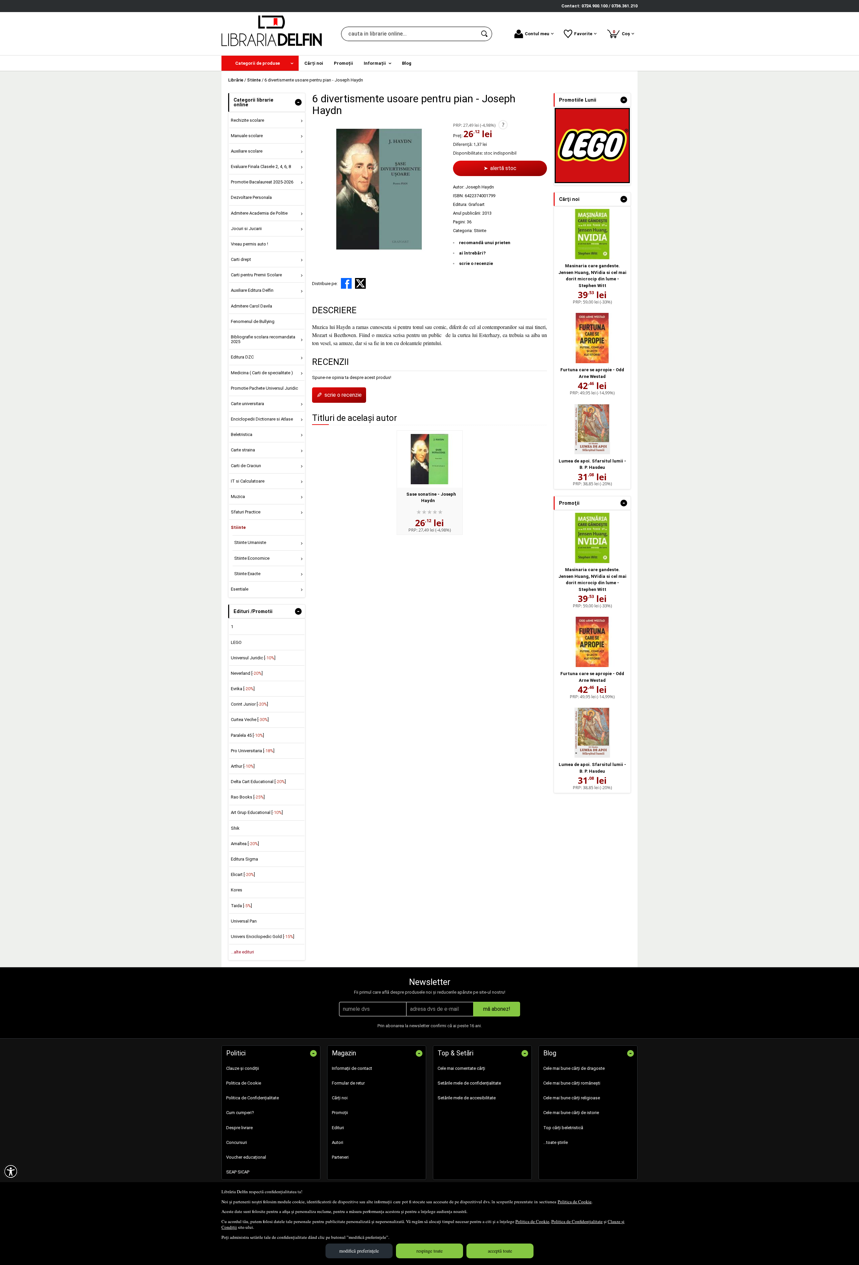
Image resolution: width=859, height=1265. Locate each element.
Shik (235, 828)
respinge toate (429, 1251)
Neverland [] (247, 673)
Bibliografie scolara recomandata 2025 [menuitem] (263, 339)
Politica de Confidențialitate (577, 1221)
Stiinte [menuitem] (238, 527)
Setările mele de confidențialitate (469, 1083)
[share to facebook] (346, 283)
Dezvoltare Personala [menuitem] (251, 197)
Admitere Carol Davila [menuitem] (251, 306)
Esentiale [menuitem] (239, 589)
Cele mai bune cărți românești (571, 1083)
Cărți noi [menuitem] (313, 63)
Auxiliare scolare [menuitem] (246, 151)
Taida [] (241, 905)
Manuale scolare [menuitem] (247, 135)
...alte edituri (242, 951)
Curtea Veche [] (250, 719)
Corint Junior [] (249, 704)
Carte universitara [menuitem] (247, 403)
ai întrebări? (472, 253)
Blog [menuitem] (406, 63)
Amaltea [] (245, 843)
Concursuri (236, 1142)
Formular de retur (348, 1083)
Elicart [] (243, 874)
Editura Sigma (244, 859)
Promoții (340, 1112)
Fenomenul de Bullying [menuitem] (252, 321)
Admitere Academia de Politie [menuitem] (259, 213)
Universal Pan (244, 921)
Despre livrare (239, 1127)
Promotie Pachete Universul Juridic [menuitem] (264, 388)
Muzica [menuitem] (238, 496)
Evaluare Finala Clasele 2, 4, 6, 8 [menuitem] (261, 166)
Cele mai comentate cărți (461, 1068)
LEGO (236, 642)
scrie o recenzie (476, 263)
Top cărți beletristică (563, 1127)
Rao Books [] (248, 797)
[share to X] (360, 283)
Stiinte (480, 230)
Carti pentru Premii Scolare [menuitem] (256, 274)
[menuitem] (260, 63)
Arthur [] (243, 766)
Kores (236, 889)
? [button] (503, 124)
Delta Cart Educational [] (258, 781)
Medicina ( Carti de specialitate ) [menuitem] (262, 372)
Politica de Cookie (575, 1202)
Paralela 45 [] (247, 735)
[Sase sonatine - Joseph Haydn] (429, 459)
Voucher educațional (246, 1157)
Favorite (583, 33)
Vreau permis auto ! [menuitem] (249, 243)
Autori (337, 1142)
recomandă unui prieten (484, 242)
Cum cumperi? (240, 1112)
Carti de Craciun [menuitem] (246, 465)
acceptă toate (500, 1251)
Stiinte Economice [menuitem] (251, 558)
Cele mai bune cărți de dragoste (574, 1068)
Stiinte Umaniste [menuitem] (250, 542)
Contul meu (537, 33)
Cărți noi (340, 1097)
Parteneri (340, 1157)
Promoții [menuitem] (343, 63)
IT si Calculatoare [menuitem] (247, 481)
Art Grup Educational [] (257, 812)
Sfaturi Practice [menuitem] (245, 511)
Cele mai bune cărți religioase (571, 1097)
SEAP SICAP (237, 1171)
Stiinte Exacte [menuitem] (247, 573)
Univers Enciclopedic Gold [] (262, 936)
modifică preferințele (359, 1251)
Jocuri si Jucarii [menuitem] (246, 228)
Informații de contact (352, 1068)
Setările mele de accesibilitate (467, 1097)
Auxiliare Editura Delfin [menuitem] (252, 290)
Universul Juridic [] (253, 657)
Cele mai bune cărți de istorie (571, 1112)
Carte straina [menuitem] (243, 449)
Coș (622, 33)
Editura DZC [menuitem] (242, 357)
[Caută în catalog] (484, 33)
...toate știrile (555, 1142)
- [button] (298, 102)
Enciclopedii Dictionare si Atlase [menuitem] (262, 419)
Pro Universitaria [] (252, 750)
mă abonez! (496, 1009)
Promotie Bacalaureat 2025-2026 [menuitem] (262, 181)
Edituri (338, 1127)
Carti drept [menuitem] (241, 259)
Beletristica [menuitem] (241, 434)
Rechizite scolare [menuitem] (247, 120)
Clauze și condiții (242, 1068)
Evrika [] (243, 688)
